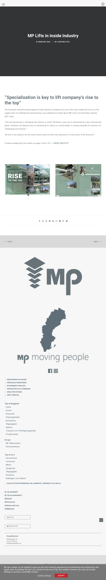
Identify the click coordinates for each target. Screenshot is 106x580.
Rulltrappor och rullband (16, 478)
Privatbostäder (12, 434)
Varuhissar (10, 461)
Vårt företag (13, 395)
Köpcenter (10, 414)
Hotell (8, 407)
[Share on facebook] (39, 221)
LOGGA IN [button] (11, 517)
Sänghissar (10, 468)
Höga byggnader (13, 417)
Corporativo (63, 42)
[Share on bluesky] (59, 221)
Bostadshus (11, 420)
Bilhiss (8, 465)
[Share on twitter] (42, 221)
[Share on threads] (46, 221)
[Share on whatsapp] (56, 221)
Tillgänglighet (11, 424)
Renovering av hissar (16, 379)
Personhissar (11, 458)
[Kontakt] (53, 334)
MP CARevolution (13, 443)
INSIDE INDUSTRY (61, 143)
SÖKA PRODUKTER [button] (12, 526)
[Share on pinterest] (49, 221)
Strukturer (10, 475)
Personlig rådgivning (16, 383)
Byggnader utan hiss (16, 386)
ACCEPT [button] (61, 576)
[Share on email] (66, 221)
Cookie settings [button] (44, 575)
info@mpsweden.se (14, 543)
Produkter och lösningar (18, 389)
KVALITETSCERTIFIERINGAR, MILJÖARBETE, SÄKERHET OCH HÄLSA (34, 483)
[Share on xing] (63, 221)
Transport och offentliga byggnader (21, 431)
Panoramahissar (13, 446)
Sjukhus (9, 427)
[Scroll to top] (101, 520)
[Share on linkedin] (53, 221)
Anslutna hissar (14, 392)
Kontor (9, 410)
